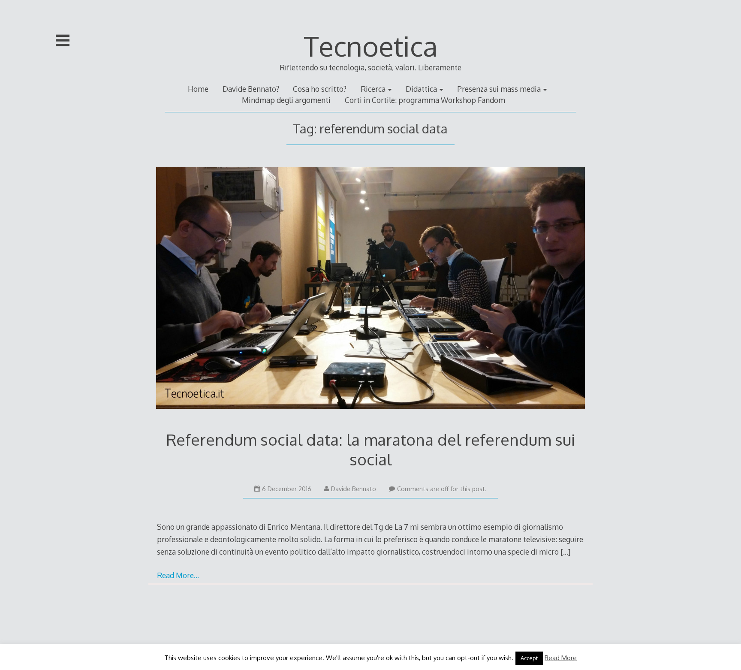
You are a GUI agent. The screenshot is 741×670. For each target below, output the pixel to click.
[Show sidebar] (62, 40)
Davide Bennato (353, 488)
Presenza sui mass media (499, 89)
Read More (561, 658)
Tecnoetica (371, 45)
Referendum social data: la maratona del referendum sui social (370, 449)
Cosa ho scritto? (319, 89)
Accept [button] (529, 658)
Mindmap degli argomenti (286, 100)
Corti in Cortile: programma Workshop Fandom (425, 100)
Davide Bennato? (251, 89)
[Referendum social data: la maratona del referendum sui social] (370, 289)
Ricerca (373, 89)
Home (198, 89)
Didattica (421, 89)
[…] (565, 551)
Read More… (178, 575)
